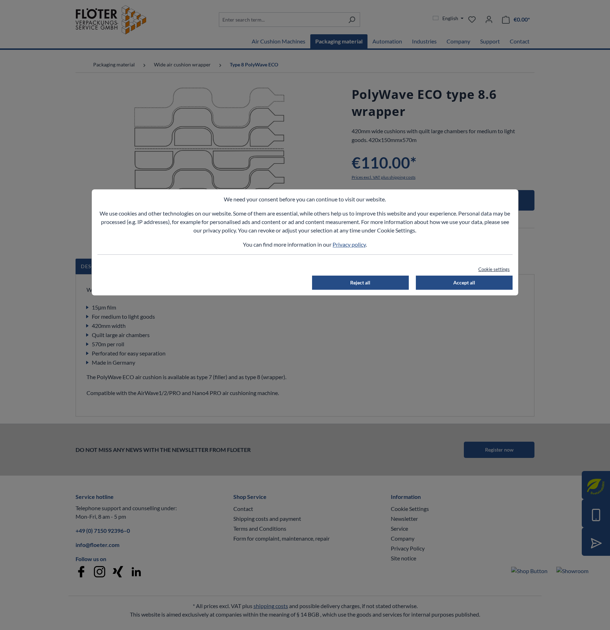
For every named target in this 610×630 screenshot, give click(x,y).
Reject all (360, 282)
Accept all (464, 282)
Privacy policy (349, 244)
